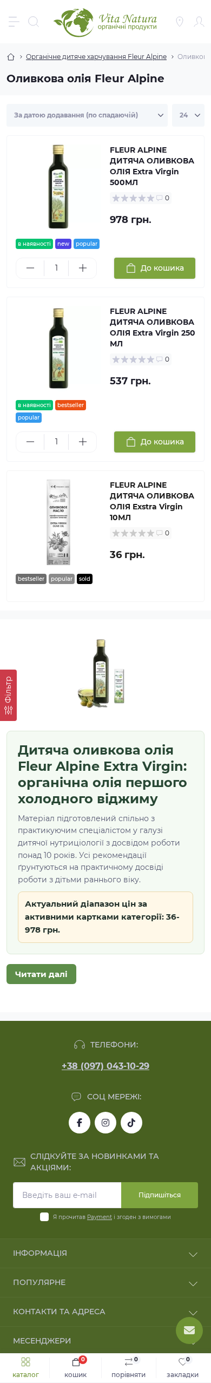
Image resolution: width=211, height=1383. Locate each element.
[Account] (199, 21)
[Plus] (82, 268)
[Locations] (179, 21)
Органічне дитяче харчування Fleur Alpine (96, 57)
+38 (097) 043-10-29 (105, 1066)
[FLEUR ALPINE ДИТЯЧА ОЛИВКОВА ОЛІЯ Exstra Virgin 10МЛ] (58, 522)
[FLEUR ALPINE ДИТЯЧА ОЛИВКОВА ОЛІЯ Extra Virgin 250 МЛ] (58, 348)
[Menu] (14, 21)
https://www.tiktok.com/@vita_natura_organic (131, 1122)
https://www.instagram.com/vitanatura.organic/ (105, 1122)
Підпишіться (160, 1195)
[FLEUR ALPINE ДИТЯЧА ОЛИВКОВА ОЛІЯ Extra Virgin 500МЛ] (58, 187)
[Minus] (30, 268)
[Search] (33, 21)
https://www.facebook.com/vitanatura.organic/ (79, 1122)
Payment (99, 1217)
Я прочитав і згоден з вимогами (112, 1217)
